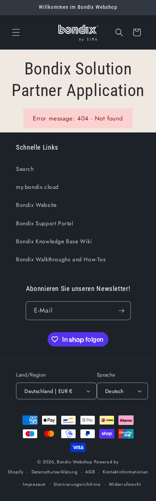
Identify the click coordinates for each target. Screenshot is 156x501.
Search (25, 169)
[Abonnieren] (121, 310)
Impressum (34, 484)
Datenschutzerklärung (55, 472)
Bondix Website (36, 205)
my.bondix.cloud (37, 187)
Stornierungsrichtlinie (77, 484)
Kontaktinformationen (125, 472)
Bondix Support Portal (44, 223)
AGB (90, 472)
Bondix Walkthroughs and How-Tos (61, 259)
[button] (16, 32)
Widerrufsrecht (125, 484)
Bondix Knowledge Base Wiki (54, 241)
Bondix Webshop (74, 462)
